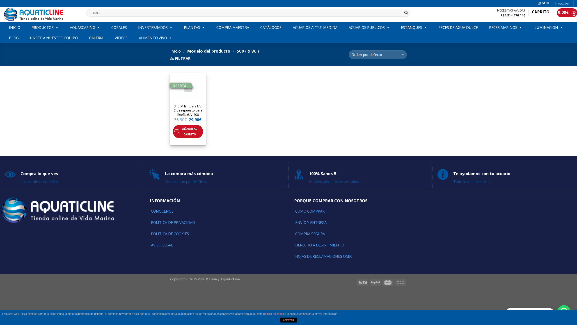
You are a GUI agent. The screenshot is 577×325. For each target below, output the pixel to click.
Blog (14, 37)
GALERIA (96, 37)
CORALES (119, 27)
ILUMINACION (545, 27)
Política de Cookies (170, 233)
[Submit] (406, 13)
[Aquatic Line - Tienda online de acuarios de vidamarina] (41, 14)
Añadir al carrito (189, 131)
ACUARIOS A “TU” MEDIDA (315, 27)
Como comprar (310, 211)
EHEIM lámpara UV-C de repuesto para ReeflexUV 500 (188, 110)
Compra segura (310, 233)
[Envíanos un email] (548, 3)
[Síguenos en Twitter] (543, 3)
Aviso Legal (162, 245)
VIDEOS (121, 37)
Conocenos (162, 211)
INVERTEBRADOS (153, 27)
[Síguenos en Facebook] (535, 3)
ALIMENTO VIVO (153, 37)
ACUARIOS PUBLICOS (367, 27)
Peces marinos (503, 27)
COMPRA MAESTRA (232, 27)
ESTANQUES (411, 27)
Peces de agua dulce (458, 27)
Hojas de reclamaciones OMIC (324, 256)
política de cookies (274, 314)
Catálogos (271, 27)
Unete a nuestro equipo (54, 37)
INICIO (14, 27)
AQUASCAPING (82, 27)
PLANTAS (192, 27)
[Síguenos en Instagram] (539, 3)
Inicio (175, 51)
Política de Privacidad (173, 222)
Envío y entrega (311, 222)
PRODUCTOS (43, 27)
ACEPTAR (288, 320)
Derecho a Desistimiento (319, 245)
